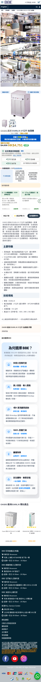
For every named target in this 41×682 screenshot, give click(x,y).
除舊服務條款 (18, 168)
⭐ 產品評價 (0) (19, 216)
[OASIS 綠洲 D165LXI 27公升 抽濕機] (20, 105)
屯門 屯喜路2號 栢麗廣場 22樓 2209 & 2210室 (20, 585)
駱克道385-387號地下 (12, 571)
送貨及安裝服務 (24, 488)
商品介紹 (6, 216)
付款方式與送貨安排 (9, 623)
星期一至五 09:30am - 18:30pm (15, 615)
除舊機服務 (12, 168)
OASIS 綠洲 (6, 131)
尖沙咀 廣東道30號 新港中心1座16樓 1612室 (20, 612)
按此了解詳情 (17, 155)
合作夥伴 (5, 632)
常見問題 (5, 635)
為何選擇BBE (33, 216)
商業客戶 (5, 629)
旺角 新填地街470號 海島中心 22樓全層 (18, 599)
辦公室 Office (9, 609)
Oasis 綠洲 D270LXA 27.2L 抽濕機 (11, 532)
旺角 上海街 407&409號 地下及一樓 (17, 557)
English (4, 7)
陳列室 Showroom (10, 554)
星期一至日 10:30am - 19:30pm (15, 561)
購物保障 (5, 626)
